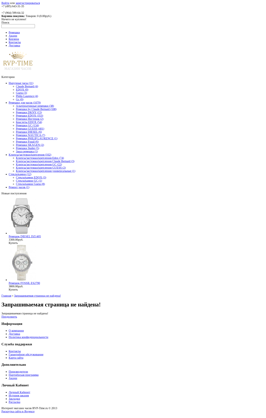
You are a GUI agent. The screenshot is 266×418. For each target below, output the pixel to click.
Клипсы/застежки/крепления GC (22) (39, 164)
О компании (16, 330)
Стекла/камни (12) (20, 174)
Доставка (14, 45)
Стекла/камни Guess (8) (30, 183)
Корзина (14, 38)
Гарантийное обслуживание (26, 354)
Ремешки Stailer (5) (27, 148)
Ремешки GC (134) (27, 125)
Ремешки (14, 32)
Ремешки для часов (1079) (25, 102)
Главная (6, 295)
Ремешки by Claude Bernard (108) (36, 109)
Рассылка (14, 402)
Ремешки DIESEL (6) (29, 131)
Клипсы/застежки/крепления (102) (30, 154)
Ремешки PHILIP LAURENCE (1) (36, 138)
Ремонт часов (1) (19, 187)
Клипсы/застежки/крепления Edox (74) (40, 157)
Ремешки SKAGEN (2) (30, 144)
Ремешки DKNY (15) (29, 112)
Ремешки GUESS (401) (30, 128)
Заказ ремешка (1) (27, 151)
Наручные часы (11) (21, 83)
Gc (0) (19, 99)
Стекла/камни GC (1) (29, 180)
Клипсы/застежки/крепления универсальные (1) (45, 170)
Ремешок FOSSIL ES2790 (24, 283)
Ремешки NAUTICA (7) (30, 135)
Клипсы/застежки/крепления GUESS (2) (41, 167)
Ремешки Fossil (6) (27, 141)
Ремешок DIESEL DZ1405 (25, 236)
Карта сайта (16, 357)
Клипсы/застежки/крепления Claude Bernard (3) (45, 161)
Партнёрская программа (24, 374)
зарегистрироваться (28, 3)
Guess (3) (21, 92)
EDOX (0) (22, 89)
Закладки (14, 398)
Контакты (15, 42)
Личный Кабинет (19, 392)
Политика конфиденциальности (28, 337)
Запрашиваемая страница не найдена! (37, 295)
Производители (18, 371)
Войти (5, 3)
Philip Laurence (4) (27, 96)
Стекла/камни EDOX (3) (31, 177)
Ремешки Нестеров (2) (29, 118)
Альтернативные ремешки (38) (35, 105)
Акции (13, 35)
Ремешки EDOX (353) (29, 115)
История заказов (19, 395)
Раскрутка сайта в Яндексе (18, 411)
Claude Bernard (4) (27, 86)
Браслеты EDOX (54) (29, 122)
